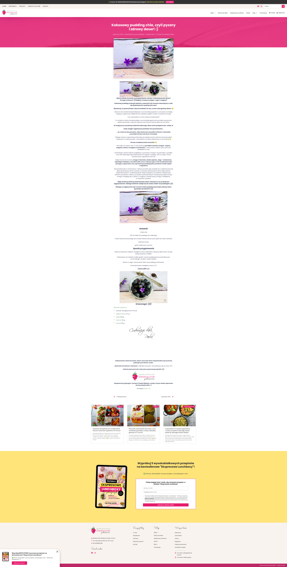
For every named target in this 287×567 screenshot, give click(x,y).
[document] (143, 283)
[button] (57, 552)
